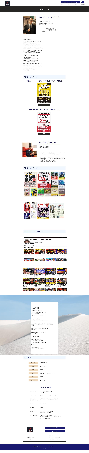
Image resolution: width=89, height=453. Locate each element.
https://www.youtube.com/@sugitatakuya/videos (38, 342)
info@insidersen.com (46, 418)
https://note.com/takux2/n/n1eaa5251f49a (37, 348)
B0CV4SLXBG (33, 329)
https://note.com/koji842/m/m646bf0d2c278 (38, 316)
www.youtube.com (34, 344)
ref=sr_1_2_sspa (33, 333)
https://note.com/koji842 (35, 313)
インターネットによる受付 (44, 411)
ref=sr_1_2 (32, 325)
